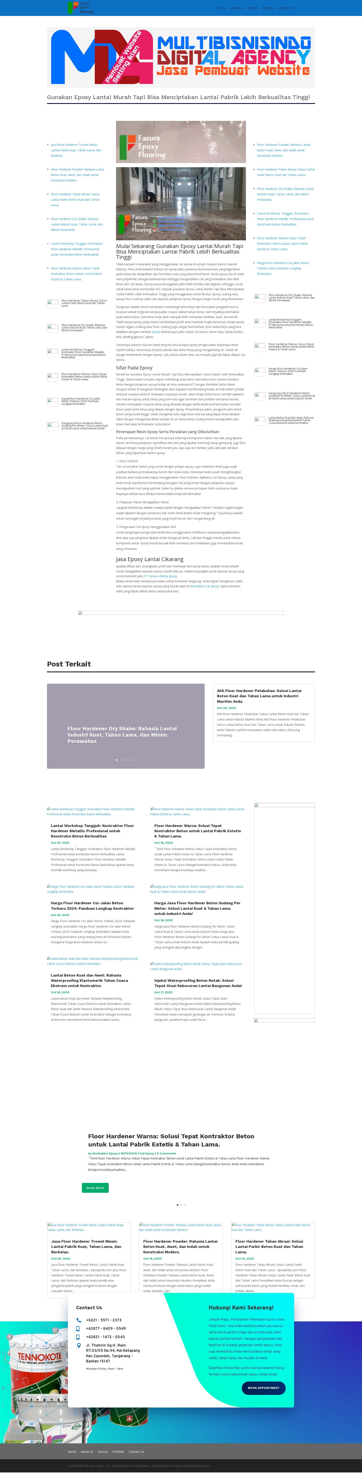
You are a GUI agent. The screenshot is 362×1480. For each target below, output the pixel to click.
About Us (237, 8)
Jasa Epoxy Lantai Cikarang (150, 559)
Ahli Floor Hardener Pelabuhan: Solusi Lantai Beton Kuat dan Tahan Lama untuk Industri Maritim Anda (259, 695)
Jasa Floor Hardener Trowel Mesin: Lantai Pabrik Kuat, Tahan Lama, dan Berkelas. (76, 150)
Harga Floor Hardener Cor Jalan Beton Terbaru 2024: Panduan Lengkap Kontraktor (81, 401)
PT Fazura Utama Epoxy (160, 576)
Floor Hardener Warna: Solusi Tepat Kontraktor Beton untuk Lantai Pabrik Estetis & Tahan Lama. (76, 273)
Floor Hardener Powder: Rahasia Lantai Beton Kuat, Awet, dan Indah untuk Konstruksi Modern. (77, 174)
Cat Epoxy (147, 1153)
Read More (95, 1188)
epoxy (156, 332)
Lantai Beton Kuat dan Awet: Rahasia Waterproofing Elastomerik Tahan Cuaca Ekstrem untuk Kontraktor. (291, 420)
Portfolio (268, 8)
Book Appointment (263, 1388)
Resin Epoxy (147, 431)
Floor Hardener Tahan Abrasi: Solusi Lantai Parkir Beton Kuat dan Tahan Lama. (75, 199)
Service (253, 8)
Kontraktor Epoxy (105, 1153)
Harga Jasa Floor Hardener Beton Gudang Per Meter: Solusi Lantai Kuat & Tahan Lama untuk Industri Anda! (85, 425)
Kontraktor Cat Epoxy (204, 586)
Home (222, 8)
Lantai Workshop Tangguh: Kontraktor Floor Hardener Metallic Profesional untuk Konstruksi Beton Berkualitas (77, 249)
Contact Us (286, 8)
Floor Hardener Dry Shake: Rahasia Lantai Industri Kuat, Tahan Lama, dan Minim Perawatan (77, 224)
